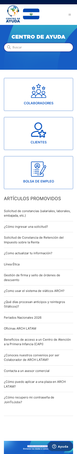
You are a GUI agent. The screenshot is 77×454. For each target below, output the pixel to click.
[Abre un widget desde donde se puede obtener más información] (60, 447)
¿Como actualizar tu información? (28, 253)
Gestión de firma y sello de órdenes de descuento (32, 277)
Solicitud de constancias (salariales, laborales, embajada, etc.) (37, 213)
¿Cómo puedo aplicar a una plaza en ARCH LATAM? (35, 384)
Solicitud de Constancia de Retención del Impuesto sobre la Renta (34, 240)
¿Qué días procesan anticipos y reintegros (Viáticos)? (34, 304)
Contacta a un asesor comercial (26, 371)
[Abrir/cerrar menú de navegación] (69, 14)
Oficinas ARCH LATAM (20, 328)
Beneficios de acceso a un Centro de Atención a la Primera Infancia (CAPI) (37, 342)
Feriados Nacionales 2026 (22, 317)
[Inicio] (22, 22)
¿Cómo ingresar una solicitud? (26, 227)
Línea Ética (12, 264)
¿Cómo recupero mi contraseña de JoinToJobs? (29, 399)
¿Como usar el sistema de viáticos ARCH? (34, 291)
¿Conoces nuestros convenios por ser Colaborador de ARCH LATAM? (31, 357)
